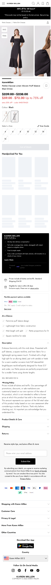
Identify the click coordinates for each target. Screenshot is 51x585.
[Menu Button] (3, 3)
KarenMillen (7, 80)
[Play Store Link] (24, 550)
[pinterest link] (18, 575)
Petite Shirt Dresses (19, 22)
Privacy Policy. (32, 483)
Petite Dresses (6, 22)
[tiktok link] (37, 575)
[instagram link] (12, 575)
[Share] (46, 22)
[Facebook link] (24, 575)
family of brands (11, 478)
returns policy (34, 284)
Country (24, 557)
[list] (24, 10)
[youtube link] (30, 575)
